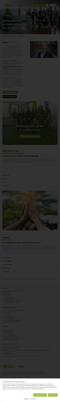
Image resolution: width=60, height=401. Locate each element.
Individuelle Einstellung (40, 395)
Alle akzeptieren (52, 395)
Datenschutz (33, 398)
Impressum (26, 398)
